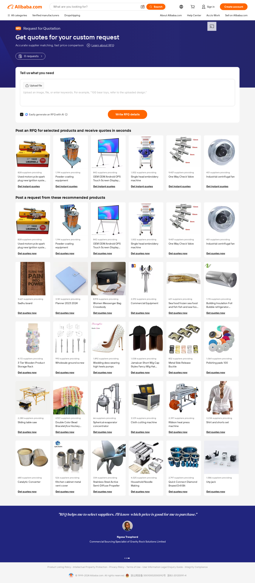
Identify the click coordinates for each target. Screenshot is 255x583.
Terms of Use (133, 567)
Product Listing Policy (59, 567)
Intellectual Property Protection (90, 567)
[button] (142, 6)
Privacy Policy (117, 567)
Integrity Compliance (196, 567)
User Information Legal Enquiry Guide (162, 567)
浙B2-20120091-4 (176, 575)
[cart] (193, 7)
